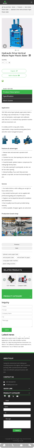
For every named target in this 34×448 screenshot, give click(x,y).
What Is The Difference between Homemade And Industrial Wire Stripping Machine (17, 343)
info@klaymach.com (11, 384)
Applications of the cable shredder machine (14, 339)
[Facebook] (4, 396)
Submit (7, 330)
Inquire (13, 71)
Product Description (11, 92)
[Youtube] (17, 396)
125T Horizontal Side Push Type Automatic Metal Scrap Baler (11, 285)
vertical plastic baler (8, 257)
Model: (5, 89)
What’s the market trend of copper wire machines (16, 337)
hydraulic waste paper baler (10, 254)
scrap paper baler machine (10, 260)
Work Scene (8, 100)
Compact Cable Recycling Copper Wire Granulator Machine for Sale (22, 285)
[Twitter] (13, 396)
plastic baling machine (9, 263)
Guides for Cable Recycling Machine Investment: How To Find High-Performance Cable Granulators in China (17, 341)
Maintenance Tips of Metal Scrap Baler (13, 345)
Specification (8, 96)
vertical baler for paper (23, 257)
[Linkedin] (9, 396)
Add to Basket (13, 75)
